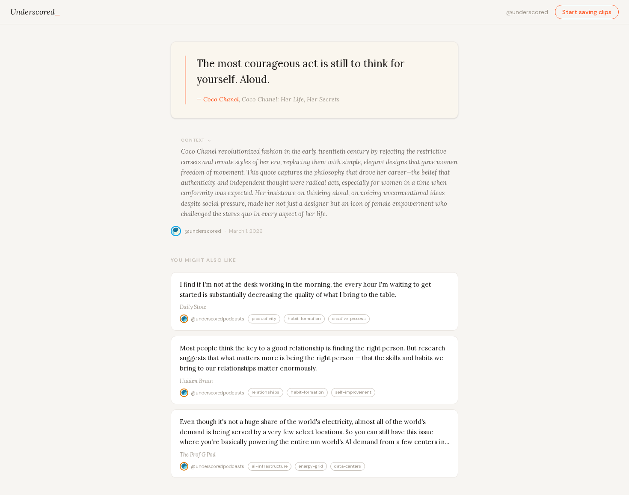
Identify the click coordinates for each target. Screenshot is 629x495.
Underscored (35, 12)
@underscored (527, 12)
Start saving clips (586, 12)
